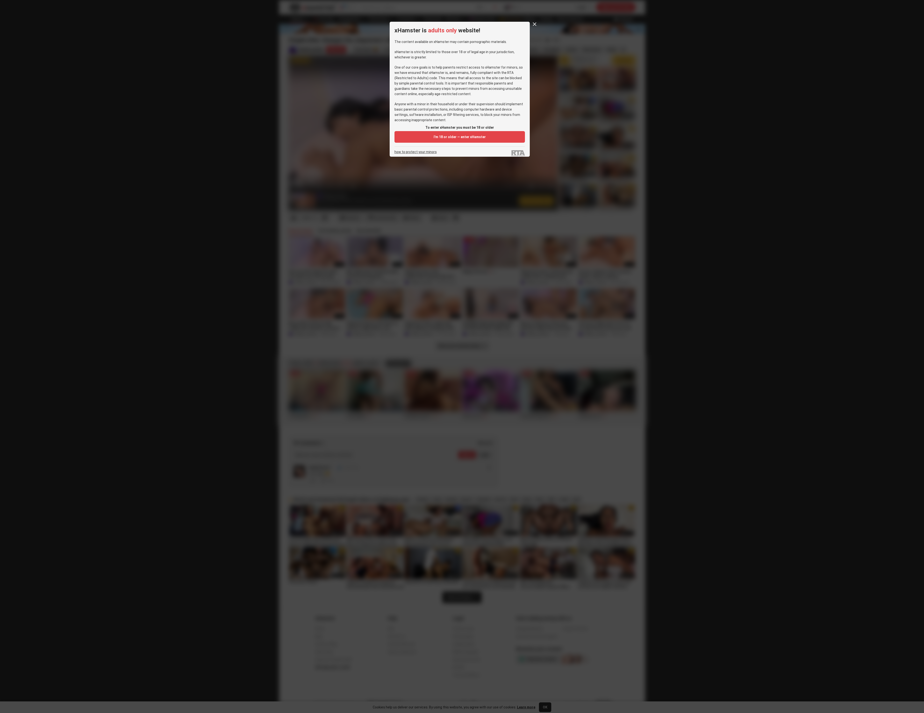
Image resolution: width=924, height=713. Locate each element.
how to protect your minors (415, 152)
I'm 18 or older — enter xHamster (460, 137)
